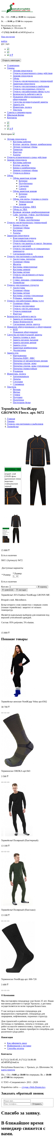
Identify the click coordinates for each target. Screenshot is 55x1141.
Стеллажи (18, 381)
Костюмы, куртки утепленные (28, 295)
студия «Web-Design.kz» (34, 1087)
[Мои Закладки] (8, 52)
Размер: (7, 575)
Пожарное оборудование (25, 332)
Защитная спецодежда (24, 83)
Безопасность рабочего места (27, 94)
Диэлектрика (19, 350)
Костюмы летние (21, 272)
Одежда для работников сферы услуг (31, 91)
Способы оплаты (15, 1048)
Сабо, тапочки (26, 217)
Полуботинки (26, 183)
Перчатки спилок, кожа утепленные (31, 366)
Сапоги (22, 188)
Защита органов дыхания (25, 340)
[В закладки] (5, 712)
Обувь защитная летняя (24, 178)
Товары (11, 68)
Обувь (16, 78)
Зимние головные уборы (25, 170)
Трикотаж (18, 149)
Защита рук (18, 104)
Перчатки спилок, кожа (24, 363)
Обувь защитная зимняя (25, 191)
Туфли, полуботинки (29, 220)
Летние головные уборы (25, 147)
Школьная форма (15, 115)
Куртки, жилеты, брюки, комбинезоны (32, 144)
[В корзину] (2, 712)
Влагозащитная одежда (24, 238)
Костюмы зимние (21, 269)
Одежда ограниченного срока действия (32, 73)
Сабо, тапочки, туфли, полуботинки (31, 214)
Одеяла (16, 394)
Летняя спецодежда (22, 70)
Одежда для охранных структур (29, 89)
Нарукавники (20, 355)
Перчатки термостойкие (25, 368)
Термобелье (18, 282)
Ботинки (23, 181)
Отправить (37, 1104)
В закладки (21, 590)
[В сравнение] (8, 712)
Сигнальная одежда (23, 254)
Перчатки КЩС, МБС (24, 358)
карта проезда (8, 1070)
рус (3, 44)
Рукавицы (18, 371)
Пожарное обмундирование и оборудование (29, 327)
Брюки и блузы (20, 225)
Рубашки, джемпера (23, 298)
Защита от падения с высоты (27, 319)
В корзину (42, 587)
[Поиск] (8, 49)
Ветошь (17, 389)
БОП (15, 329)
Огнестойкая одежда (23, 241)
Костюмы (17, 230)
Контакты (12, 117)
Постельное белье (22, 402)
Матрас (16, 392)
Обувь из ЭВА (20, 209)
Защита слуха (19, 345)
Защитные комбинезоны (25, 347)
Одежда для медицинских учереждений (33, 81)
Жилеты (17, 264)
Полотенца (18, 400)
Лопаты (17, 379)
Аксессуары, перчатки (24, 259)
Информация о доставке (19, 1045)
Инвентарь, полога (22, 107)
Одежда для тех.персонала (26, 308)
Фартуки (17, 152)
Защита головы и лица (24, 337)
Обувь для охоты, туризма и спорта (30, 199)
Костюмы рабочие (22, 141)
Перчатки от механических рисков (30, 361)
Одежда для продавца (24, 306)
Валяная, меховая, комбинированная (31, 212)
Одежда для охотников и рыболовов (31, 86)
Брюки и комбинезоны (24, 167)
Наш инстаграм (8, 37)
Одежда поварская (22, 311)
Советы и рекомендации (19, 112)
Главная (11, 418)
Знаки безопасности (23, 321)
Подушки (17, 397)
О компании (13, 65)
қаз (7, 44)
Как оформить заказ (17, 1043)
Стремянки (18, 384)
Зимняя (22, 204)
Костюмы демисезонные (25, 267)
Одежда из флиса (21, 173)
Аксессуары (19, 287)
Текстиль (17, 110)
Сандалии (24, 186)
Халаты (17, 154)
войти (4, 41)
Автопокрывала (21, 376)
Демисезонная (26, 201)
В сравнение (7, 590)
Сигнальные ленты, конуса (26, 324)
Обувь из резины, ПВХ (24, 207)
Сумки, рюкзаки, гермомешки (28, 280)
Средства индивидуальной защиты (30, 102)
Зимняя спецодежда (23, 76)
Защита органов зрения (24, 342)
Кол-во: (5, 586)
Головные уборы (21, 227)
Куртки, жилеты (21, 165)
